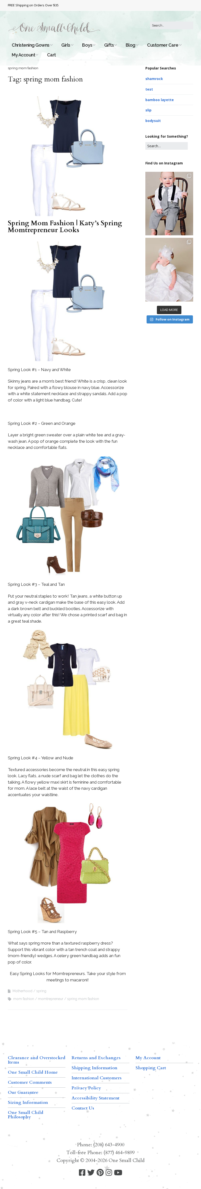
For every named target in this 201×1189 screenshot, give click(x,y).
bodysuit (153, 120)
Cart (51, 54)
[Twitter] (91, 1172)
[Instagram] (109, 1172)
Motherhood (22, 991)
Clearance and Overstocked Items (36, 1060)
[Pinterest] (100, 1172)
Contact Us (83, 1108)
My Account (23, 54)
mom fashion (23, 999)
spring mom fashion (83, 999)
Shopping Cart (151, 1068)
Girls (65, 45)
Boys (87, 45)
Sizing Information (28, 1102)
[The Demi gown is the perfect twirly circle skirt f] (169, 270)
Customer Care (162, 45)
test (149, 89)
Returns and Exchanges (96, 1058)
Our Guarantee (23, 1092)
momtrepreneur (50, 999)
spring (41, 991)
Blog (130, 45)
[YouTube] (118, 1172)
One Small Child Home (33, 1072)
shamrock (154, 78)
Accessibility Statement (95, 1098)
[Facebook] (82, 1172)
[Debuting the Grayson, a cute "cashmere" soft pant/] (169, 204)
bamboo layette (159, 99)
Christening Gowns (31, 45)
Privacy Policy (86, 1088)
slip (148, 110)
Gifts (109, 45)
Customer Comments (30, 1082)
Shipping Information (94, 1068)
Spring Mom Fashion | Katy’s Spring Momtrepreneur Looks (65, 226)
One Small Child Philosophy (25, 1114)
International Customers (97, 1078)
